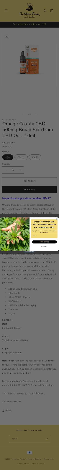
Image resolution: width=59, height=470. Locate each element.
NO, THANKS (44, 246)
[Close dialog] (57, 219)
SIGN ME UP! (44, 242)
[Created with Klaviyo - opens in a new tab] (29, 252)
